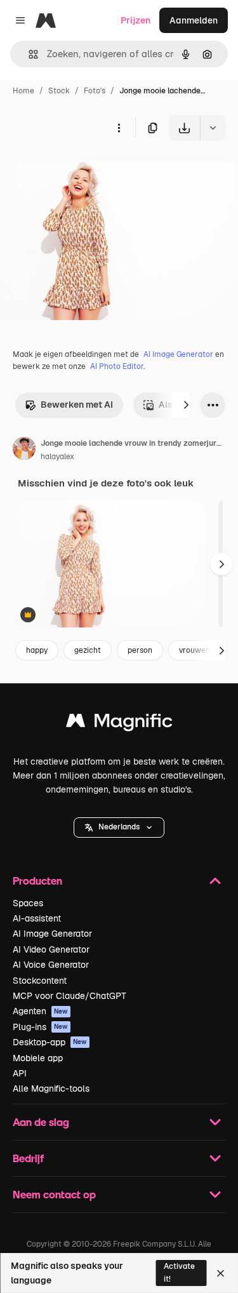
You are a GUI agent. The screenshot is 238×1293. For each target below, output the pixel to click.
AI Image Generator (178, 354)
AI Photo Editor (116, 366)
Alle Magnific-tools (51, 1088)
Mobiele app (38, 1058)
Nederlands (119, 827)
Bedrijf (28, 1158)
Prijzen (135, 20)
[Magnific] (119, 724)
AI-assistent (37, 918)
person (140, 650)
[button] (119, 827)
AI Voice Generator (51, 964)
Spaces (28, 903)
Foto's (94, 91)
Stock (59, 91)
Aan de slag (41, 1122)
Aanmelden (193, 20)
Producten (37, 880)
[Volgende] (186, 405)
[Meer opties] (118, 127)
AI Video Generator (51, 949)
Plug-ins (40, 1027)
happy (37, 650)
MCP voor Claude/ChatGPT (69, 996)
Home (23, 91)
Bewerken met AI (77, 404)
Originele (83, 170)
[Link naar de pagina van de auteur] (24, 450)
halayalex (57, 457)
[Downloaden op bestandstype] (212, 127)
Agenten (40, 1011)
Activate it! (179, 1272)
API (20, 1073)
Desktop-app (50, 1042)
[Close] (220, 1273)
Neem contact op (54, 1194)
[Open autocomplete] (28, 54)
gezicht (87, 650)
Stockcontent (40, 980)
